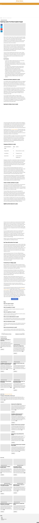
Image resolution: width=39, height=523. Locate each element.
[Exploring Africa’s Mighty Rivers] (19, 341)
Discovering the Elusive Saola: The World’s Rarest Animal (19, 382)
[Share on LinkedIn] (1, 31)
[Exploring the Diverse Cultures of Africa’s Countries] (19, 480)
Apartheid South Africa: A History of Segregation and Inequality (6, 504)
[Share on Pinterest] (1, 29)
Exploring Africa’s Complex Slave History (18, 504)
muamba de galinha (14, 129)
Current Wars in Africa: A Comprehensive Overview (17, 467)
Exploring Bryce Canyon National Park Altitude (5, 382)
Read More (2, 349)
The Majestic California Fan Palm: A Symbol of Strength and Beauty (6, 364)
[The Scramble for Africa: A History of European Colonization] (6, 480)
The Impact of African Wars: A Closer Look (5, 340)
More (1, 347)
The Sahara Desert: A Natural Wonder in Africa (5, 467)
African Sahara (19, 1)
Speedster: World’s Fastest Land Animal (18, 364)
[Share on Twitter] (1, 27)
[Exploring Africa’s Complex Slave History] (19, 499)
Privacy (2, 518)
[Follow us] (36, 4)
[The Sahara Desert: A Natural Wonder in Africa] (6, 462)
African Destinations (4, 338)
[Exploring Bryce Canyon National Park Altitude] (6, 376)
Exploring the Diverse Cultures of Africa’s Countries (18, 485)
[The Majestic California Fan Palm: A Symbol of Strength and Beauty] (6, 358)
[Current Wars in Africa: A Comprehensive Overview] (19, 462)
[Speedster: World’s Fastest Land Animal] (19, 358)
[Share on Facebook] (1, 25)
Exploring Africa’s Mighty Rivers (16, 404)
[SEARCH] (38, 4)
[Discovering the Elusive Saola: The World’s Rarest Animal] (19, 376)
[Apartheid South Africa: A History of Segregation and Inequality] (6, 499)
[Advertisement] (19, 10)
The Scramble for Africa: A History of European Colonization (6, 485)
